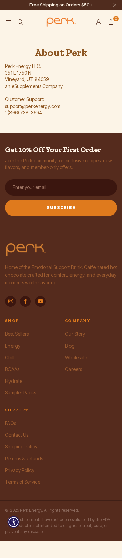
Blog (70, 346)
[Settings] (99, 22)
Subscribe (61, 207)
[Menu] (8, 22)
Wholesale (76, 357)
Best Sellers (17, 334)
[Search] (20, 22)
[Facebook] (25, 301)
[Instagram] (10, 301)
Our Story (75, 334)
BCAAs (12, 369)
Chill (9, 357)
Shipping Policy (21, 446)
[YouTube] (40, 301)
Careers (73, 369)
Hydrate (13, 381)
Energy (12, 346)
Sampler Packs (20, 392)
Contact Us (16, 435)
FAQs (10, 423)
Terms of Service (22, 482)
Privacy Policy (19, 470)
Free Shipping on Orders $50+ (61, 4)
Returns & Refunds (24, 458)
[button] (111, 22)
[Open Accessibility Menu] (13, 522)
